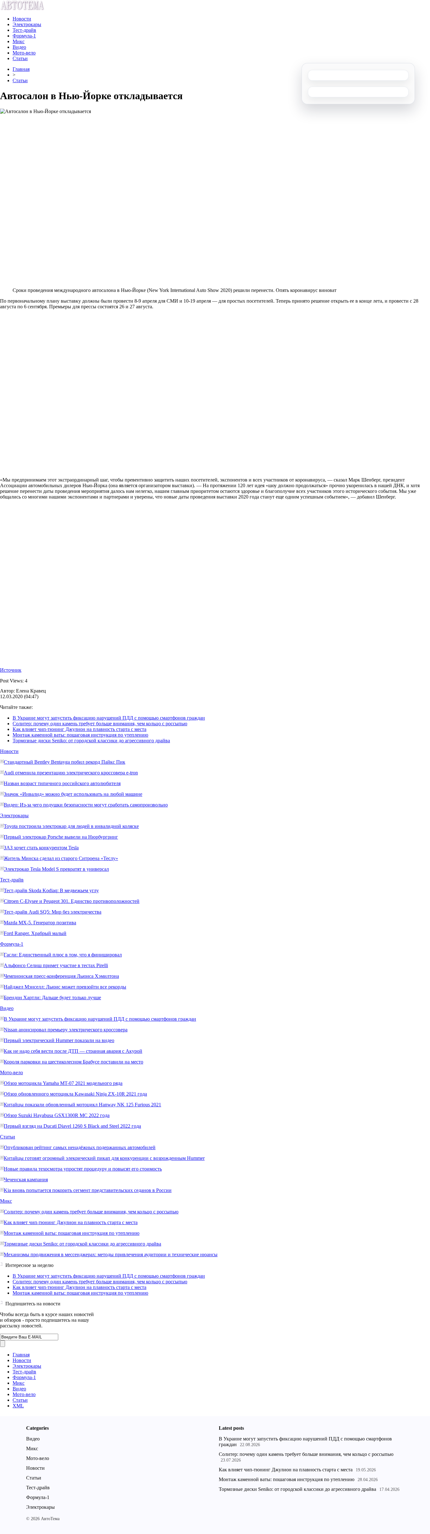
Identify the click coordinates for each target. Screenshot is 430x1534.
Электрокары (27, 24)
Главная (21, 69)
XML (18, 1405)
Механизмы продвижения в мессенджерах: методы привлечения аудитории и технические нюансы (111, 1254)
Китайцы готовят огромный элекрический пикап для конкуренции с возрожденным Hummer (104, 1158)
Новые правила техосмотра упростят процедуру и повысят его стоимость (83, 1169)
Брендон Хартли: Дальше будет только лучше (52, 997)
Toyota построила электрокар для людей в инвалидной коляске (71, 826)
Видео (19, 47)
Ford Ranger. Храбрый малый (35, 933)
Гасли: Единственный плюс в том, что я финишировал (63, 954)
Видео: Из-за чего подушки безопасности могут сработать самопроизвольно (86, 804)
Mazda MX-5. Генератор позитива (40, 922)
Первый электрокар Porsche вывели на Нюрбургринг (61, 837)
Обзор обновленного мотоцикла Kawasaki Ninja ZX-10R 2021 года (75, 1094)
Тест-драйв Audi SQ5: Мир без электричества (52, 912)
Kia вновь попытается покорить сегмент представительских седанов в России (88, 1190)
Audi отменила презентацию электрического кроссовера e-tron (71, 772)
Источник (10, 670)
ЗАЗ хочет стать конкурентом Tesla (41, 847)
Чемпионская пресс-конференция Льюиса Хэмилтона (61, 976)
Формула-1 (24, 35)
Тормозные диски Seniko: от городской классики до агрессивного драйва (91, 740)
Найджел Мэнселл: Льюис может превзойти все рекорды (65, 986)
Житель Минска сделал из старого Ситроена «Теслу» (61, 858)
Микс (19, 41)
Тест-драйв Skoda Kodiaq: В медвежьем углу (51, 890)
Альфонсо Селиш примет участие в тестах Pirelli (56, 965)
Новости (22, 18)
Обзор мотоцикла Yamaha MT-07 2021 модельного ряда (63, 1083)
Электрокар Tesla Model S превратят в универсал (56, 869)
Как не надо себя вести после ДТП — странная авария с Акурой (73, 1051)
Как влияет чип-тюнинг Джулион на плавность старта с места (79, 729)
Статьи (20, 58)
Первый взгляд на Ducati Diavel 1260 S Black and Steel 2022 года (72, 1126)
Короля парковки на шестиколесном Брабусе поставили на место (73, 1061)
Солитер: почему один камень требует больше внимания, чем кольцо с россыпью (100, 723)
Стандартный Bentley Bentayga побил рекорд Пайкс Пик (64, 762)
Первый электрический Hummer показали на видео (59, 1040)
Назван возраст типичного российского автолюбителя (62, 783)
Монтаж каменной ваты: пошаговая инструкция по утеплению (80, 735)
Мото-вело (24, 52)
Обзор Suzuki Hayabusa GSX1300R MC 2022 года (57, 1115)
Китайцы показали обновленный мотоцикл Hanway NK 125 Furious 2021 (82, 1104)
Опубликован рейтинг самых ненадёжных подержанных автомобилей (80, 1147)
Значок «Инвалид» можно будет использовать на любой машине (73, 794)
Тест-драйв (24, 30)
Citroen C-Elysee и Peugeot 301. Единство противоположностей (71, 901)
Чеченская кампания (26, 1179)
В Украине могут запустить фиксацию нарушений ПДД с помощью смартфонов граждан (109, 718)
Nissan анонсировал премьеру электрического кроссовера (65, 1029)
